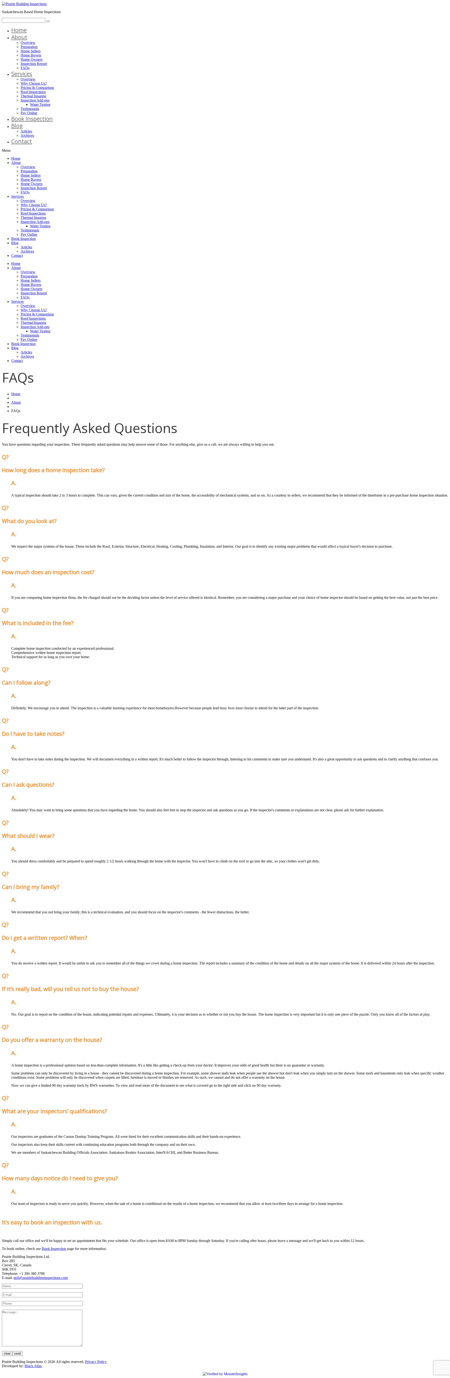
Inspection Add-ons (35, 100)
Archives (27, 135)
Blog (17, 125)
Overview (28, 43)
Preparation (29, 47)
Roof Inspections (33, 92)
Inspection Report (34, 64)
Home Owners (31, 59)
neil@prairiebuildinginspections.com (41, 1278)
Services (21, 73)
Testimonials (30, 109)
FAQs (25, 68)
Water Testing (40, 104)
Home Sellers (31, 51)
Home (19, 30)
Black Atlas (33, 1366)
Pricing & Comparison (37, 88)
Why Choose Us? (34, 83)
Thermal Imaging (33, 96)
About (19, 37)
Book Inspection (32, 118)
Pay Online (29, 113)
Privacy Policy (96, 1362)
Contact (21, 141)
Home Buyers (31, 55)
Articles (26, 131)
